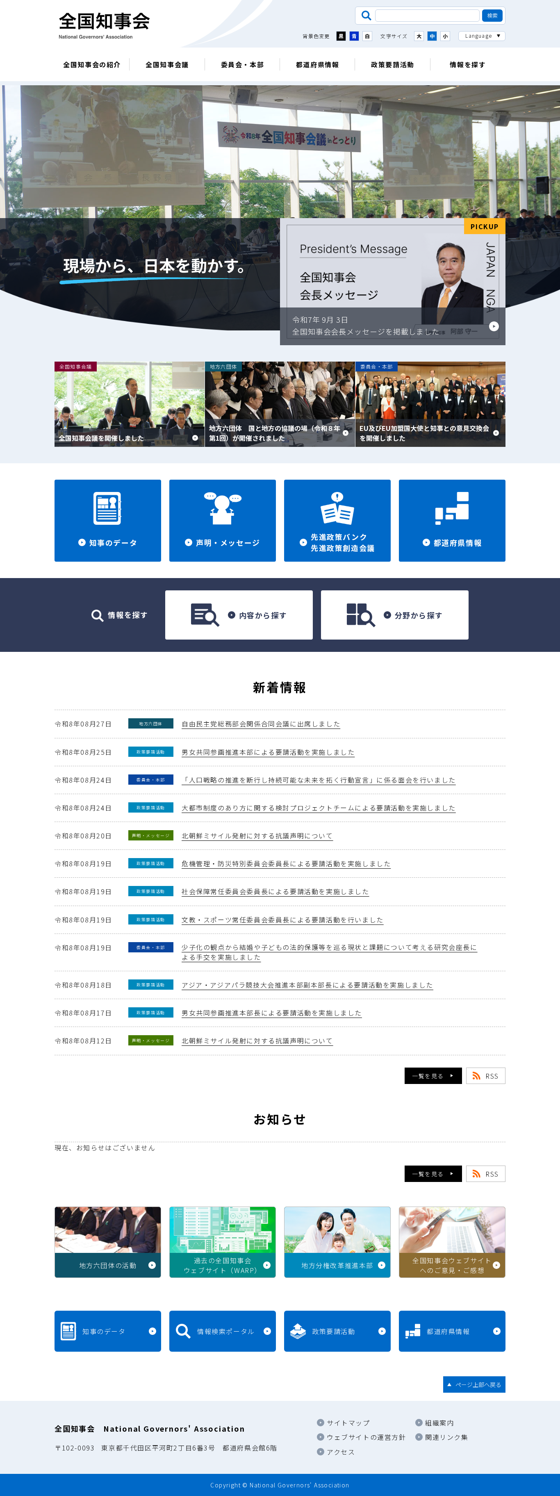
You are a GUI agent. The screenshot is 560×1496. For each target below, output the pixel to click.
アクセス (341, 1452)
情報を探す (468, 64)
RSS (492, 1076)
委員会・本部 (242, 64)
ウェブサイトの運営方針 (366, 1437)
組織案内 (439, 1423)
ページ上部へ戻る (478, 1384)
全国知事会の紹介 (92, 64)
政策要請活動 (392, 64)
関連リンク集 (447, 1437)
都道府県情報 (317, 64)
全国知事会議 (167, 64)
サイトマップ (348, 1423)
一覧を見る (428, 1076)
